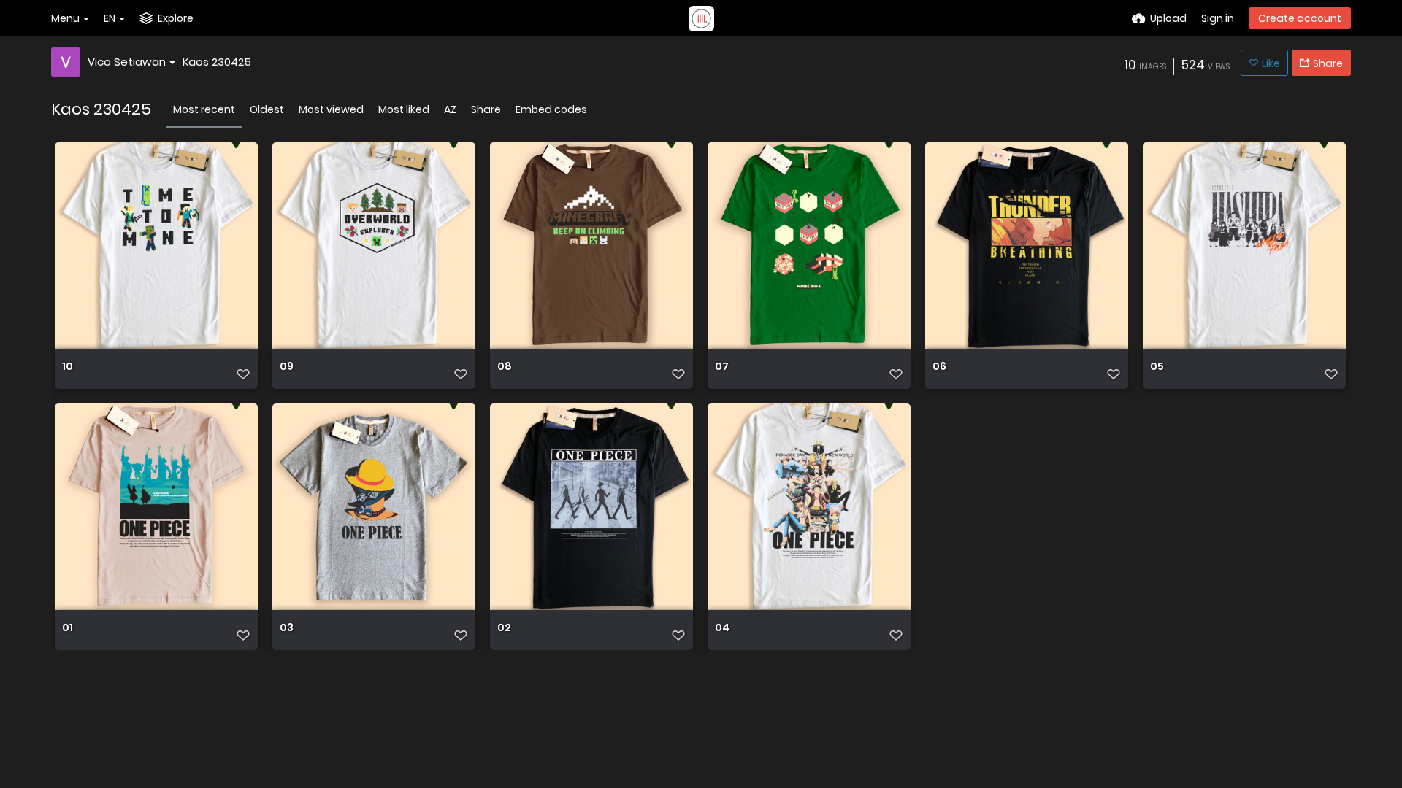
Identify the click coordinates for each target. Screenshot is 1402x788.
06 (939, 367)
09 (287, 367)
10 (67, 367)
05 (1157, 367)
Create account (1299, 18)
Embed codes (551, 109)
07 (722, 367)
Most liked (403, 109)
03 (287, 629)
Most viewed (331, 109)
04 (722, 629)
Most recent (204, 109)
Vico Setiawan (127, 61)
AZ (450, 109)
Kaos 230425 (217, 61)
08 (504, 367)
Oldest (267, 109)
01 (67, 629)
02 (504, 629)
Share (486, 109)
